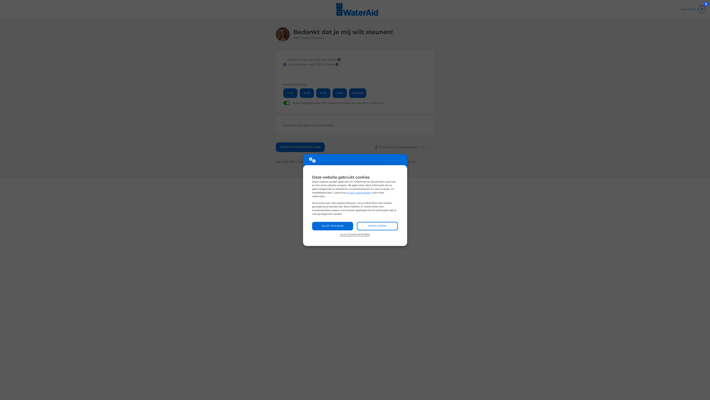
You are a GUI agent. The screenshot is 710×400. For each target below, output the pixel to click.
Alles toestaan (333, 226)
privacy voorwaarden (358, 192)
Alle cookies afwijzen (355, 234)
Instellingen (377, 226)
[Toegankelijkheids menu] (706, 4)
